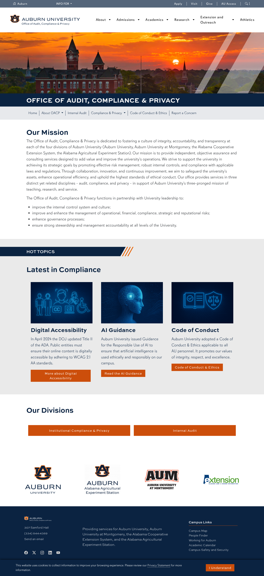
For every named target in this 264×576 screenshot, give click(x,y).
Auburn (24, 4)
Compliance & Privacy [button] (107, 113)
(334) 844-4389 (35, 533)
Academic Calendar (202, 545)
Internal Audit (77, 113)
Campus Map (198, 531)
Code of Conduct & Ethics (148, 113)
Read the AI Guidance (123, 373)
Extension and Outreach (211, 20)
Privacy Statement (158, 565)
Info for (64, 4)
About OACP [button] (51, 113)
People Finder (198, 535)
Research (182, 20)
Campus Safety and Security (209, 550)
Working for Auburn (202, 540)
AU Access (228, 4)
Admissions (126, 20)
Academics (154, 20)
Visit (194, 4)
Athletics (247, 20)
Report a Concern (184, 113)
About (101, 20)
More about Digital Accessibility (61, 375)
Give (211, 4)
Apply (178, 4)
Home (32, 113)
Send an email (34, 539)
